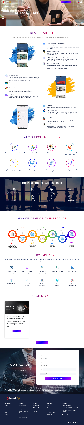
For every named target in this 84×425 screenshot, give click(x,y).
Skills (39, 2)
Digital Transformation (23, 417)
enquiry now (57, 378)
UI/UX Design (21, 415)
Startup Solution (8, 407)
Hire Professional (42, 205)
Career (47, 2)
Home (21, 2)
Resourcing (43, 2)
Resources (49, 407)
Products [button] (35, 2)
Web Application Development (24, 409)
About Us (6, 405)
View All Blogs (42, 342)
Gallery (6, 412)
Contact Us (51, 2)
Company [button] (25, 2)
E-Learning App (36, 405)
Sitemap (6, 414)
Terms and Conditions (51, 412)
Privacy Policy (49, 414)
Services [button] (30, 2)
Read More (16, 330)
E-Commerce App (36, 407)
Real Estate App (36, 413)
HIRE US (73, 2)
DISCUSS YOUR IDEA (66, 2)
